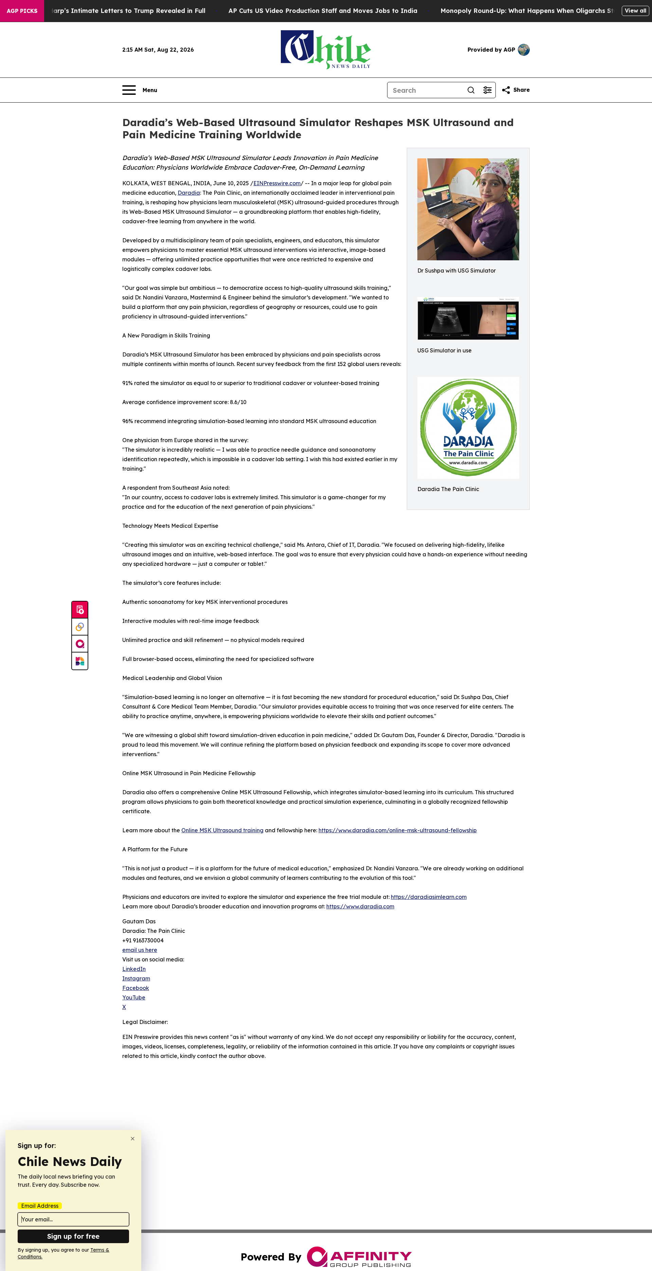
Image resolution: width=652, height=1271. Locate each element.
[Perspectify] (80, 627)
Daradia (189, 192)
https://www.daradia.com (360, 906)
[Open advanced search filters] (487, 90)
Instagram (136, 978)
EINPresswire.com (277, 183)
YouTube (133, 997)
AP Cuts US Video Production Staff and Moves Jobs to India (323, 11)
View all (635, 10)
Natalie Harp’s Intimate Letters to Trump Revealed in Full (114, 11)
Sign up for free (73, 1236)
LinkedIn (134, 968)
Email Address (39, 1205)
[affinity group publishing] (80, 644)
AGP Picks (22, 10)
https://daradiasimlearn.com (429, 896)
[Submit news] (80, 610)
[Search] (471, 90)
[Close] (132, 1138)
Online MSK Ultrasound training (222, 830)
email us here (139, 949)
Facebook (135, 988)
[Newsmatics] (80, 660)
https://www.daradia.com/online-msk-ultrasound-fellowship (398, 830)
